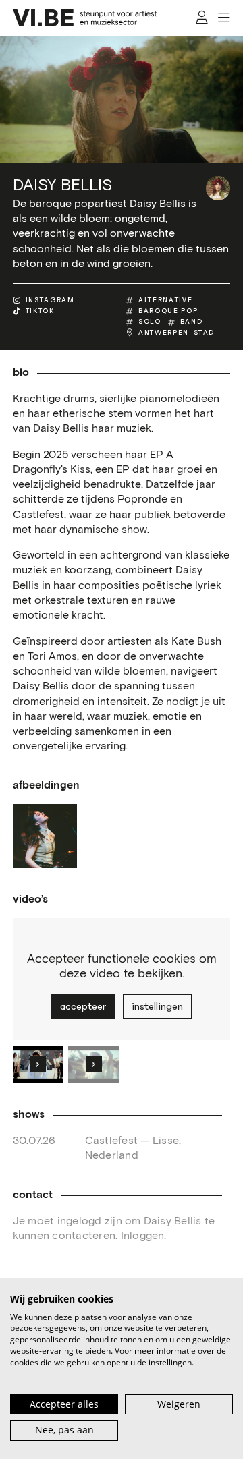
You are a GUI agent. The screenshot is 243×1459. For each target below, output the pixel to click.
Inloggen (143, 1235)
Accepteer (83, 1006)
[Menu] (224, 18)
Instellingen (157, 1006)
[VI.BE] (85, 18)
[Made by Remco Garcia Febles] (45, 836)
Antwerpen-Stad (176, 332)
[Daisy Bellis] (218, 188)
